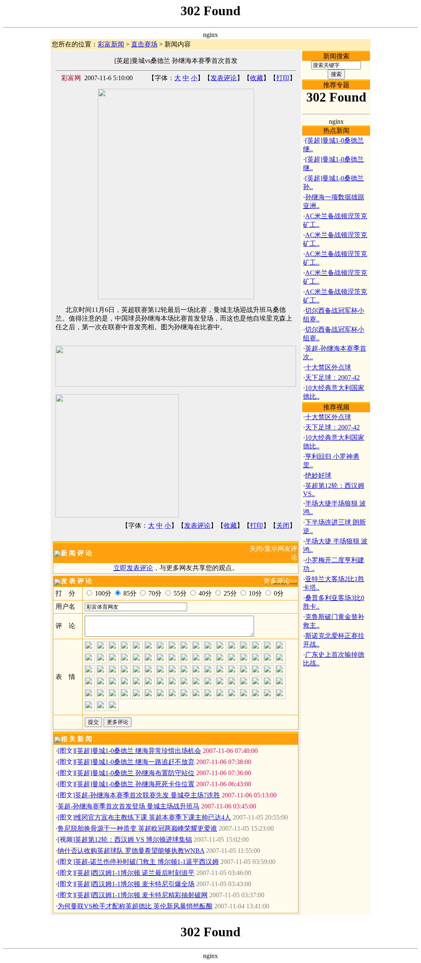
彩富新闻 (111, 44)
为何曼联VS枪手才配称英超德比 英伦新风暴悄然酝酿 (135, 906)
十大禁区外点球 (328, 367)
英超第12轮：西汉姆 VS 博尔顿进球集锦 (133, 839)
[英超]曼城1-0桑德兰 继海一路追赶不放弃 (134, 761)
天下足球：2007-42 (332, 377)
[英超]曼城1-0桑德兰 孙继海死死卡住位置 (134, 784)
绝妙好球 (318, 475)
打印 (282, 77)
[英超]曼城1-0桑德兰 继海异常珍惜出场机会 (138, 750)
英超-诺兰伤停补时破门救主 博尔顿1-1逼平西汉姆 (147, 861)
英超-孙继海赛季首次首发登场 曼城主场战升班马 (128, 806)
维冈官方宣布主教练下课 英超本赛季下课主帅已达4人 (153, 817)
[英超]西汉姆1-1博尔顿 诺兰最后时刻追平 (134, 872)
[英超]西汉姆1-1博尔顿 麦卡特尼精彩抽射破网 (141, 894)
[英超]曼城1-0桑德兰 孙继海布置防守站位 (134, 772)
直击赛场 (144, 44)
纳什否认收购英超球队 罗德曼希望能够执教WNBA (131, 850)
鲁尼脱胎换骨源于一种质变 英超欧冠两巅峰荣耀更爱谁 (137, 828)
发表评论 (223, 77)
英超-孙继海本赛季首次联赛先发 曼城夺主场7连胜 (147, 795)
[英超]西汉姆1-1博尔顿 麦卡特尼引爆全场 (134, 883)
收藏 (256, 77)
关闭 (282, 525)
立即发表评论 (133, 567)
